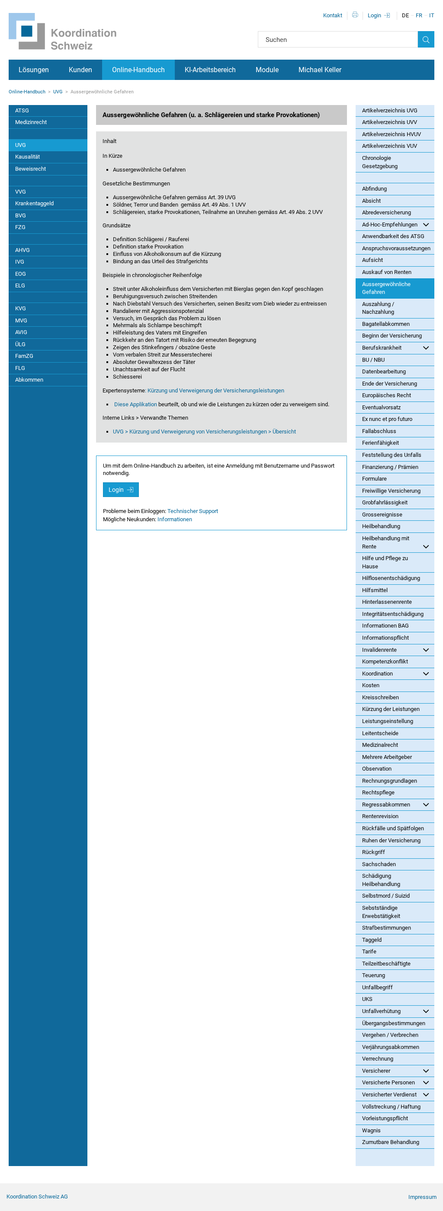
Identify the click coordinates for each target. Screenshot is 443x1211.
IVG (19, 261)
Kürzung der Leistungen (391, 709)
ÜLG (20, 344)
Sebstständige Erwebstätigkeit (381, 912)
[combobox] (338, 39)
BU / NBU (373, 360)
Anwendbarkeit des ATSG (393, 236)
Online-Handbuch (138, 70)
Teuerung (373, 975)
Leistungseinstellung (387, 721)
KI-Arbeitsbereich (210, 70)
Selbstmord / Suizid (386, 895)
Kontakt (332, 15)
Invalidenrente (379, 650)
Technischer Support (192, 511)
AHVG (22, 250)
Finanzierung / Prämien (390, 467)
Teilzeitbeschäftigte (386, 963)
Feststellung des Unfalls (391, 455)
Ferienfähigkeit (380, 443)
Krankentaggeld (34, 203)
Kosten (370, 685)
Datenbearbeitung (384, 371)
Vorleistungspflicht (385, 1118)
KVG (20, 308)
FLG (20, 368)
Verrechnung (377, 1058)
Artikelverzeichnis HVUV (391, 134)
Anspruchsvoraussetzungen (396, 248)
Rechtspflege (378, 792)
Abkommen (29, 379)
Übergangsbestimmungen (393, 1023)
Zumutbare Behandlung (390, 1142)
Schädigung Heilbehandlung (381, 880)
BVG (20, 215)
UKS (367, 999)
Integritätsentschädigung (393, 614)
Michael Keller (320, 70)
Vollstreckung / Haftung (391, 1106)
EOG (20, 274)
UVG (58, 92)
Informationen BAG (385, 625)
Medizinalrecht (380, 745)
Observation (377, 768)
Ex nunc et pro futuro (387, 419)
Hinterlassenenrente (387, 602)
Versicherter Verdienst (389, 1094)
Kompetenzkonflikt (385, 661)
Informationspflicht (385, 637)
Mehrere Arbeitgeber (387, 757)
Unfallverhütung (381, 1011)
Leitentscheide (380, 733)
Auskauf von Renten (386, 272)
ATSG (22, 110)
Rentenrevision (380, 816)
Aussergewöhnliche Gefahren (386, 288)
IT (431, 15)
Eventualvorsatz (381, 407)
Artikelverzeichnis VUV (389, 146)
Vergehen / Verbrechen (390, 1035)
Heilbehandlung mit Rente (385, 542)
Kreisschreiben (380, 697)
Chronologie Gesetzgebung (380, 162)
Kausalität (27, 156)
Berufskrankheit (381, 347)
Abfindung (374, 188)
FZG (20, 227)
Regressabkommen (386, 804)
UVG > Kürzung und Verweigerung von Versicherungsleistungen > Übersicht (204, 431)
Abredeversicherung (386, 212)
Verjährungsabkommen (390, 1047)
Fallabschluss (379, 431)
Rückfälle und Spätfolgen (393, 828)
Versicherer (376, 1071)
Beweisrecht (30, 169)
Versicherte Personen (388, 1082)
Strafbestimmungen (386, 927)
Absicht (371, 201)
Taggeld (372, 940)
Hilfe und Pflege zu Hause (385, 562)
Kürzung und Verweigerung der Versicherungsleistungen (216, 390)
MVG (21, 320)
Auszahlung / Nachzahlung (378, 308)
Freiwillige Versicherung (391, 491)
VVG (20, 191)
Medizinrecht (31, 122)
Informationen (174, 519)
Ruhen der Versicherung (391, 840)
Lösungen (34, 70)
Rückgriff (373, 852)
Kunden (80, 70)
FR (419, 15)
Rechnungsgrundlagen (389, 781)
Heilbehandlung (381, 526)
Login (374, 15)
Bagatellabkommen (386, 324)
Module (267, 70)
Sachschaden (379, 864)
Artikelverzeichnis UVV (389, 122)
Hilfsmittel (375, 590)
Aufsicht (372, 260)
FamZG (24, 356)
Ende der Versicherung (389, 383)
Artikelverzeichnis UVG (389, 110)
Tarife (369, 951)
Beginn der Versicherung (392, 335)
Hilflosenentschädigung (391, 578)
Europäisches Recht (386, 395)
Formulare (374, 478)
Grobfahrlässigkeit (385, 502)
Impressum (422, 1197)
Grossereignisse (382, 514)
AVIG (21, 332)
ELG (20, 285)
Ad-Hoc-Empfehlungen (389, 224)
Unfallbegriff (377, 987)
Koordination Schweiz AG (37, 1196)
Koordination (377, 673)
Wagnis (371, 1130)
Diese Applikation (136, 404)
